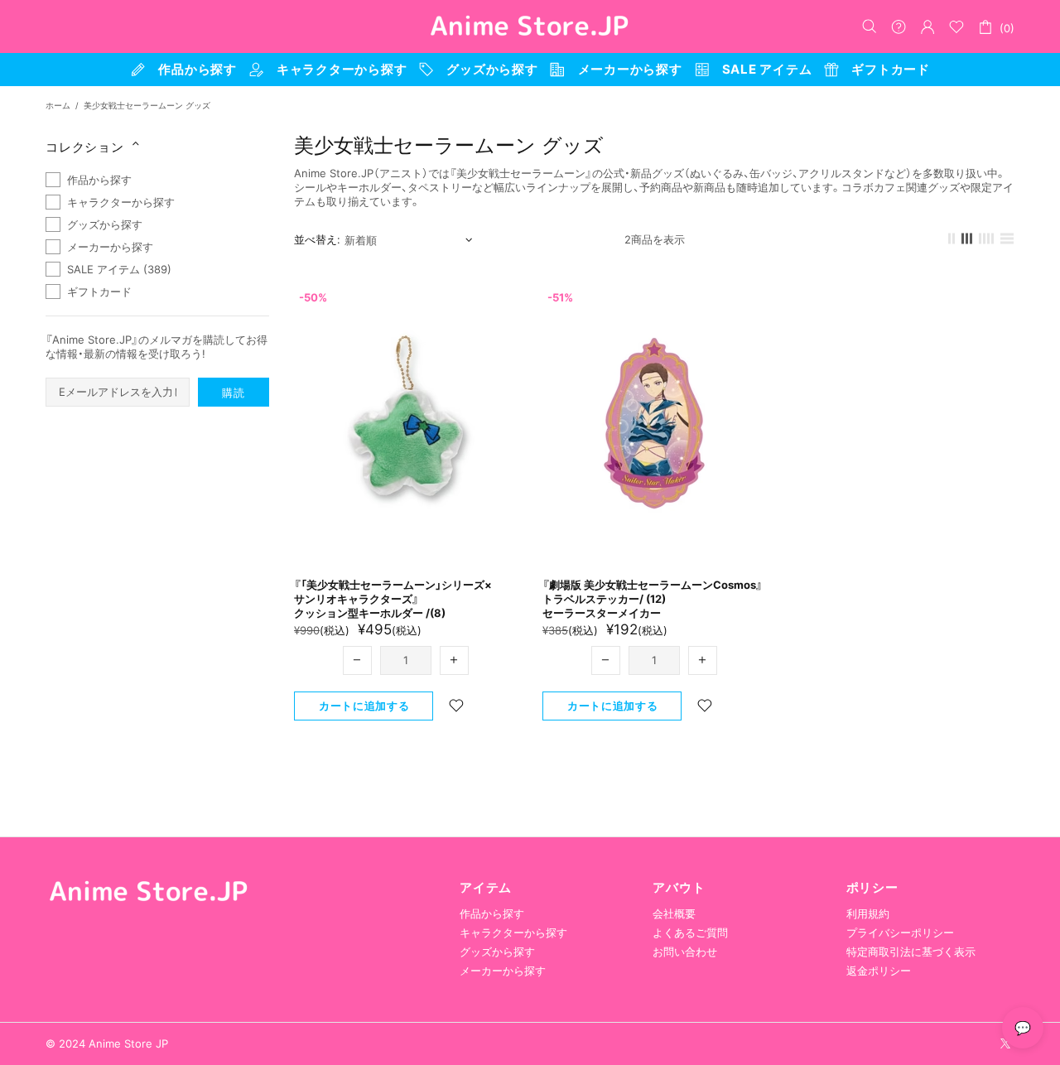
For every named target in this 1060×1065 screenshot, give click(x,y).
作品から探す (492, 913)
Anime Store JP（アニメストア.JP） (530, 26)
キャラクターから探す (513, 932)
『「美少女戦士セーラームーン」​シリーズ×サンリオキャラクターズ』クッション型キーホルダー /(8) (393, 598)
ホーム (58, 105)
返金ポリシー (878, 970)
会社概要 (674, 913)
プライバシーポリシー (900, 932)
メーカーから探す (503, 970)
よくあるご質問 (690, 932)
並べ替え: (317, 239)
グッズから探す (497, 951)
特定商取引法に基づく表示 (911, 951)
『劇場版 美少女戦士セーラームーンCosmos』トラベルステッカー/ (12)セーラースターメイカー (652, 598)
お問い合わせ (685, 951)
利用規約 (867, 913)
